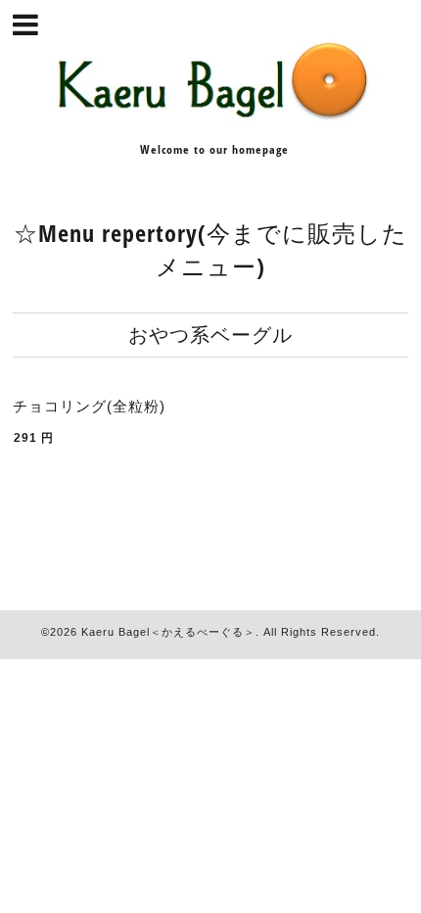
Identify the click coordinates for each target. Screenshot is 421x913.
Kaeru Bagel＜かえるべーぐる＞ (168, 632)
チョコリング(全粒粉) (89, 406)
